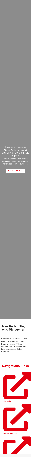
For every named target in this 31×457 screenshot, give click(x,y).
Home (7, 147)
